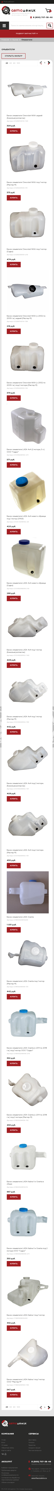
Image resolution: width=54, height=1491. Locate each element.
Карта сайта (6, 1450)
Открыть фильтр (13, 56)
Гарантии (32, 1445)
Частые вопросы (35, 1450)
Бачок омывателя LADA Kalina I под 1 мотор (26, 1315)
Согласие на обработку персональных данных (11, 1479)
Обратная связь (8, 1448)
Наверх (8, 1487)
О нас (4, 1440)
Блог (3, 1442)
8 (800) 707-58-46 (42, 17)
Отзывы (5, 1445)
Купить (13, 131)
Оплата (31, 1442)
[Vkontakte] (3, 1454)
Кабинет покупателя (10, 1468)
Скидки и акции (34, 1448)
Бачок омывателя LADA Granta (20, 917)
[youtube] (5, 1454)
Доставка (32, 1440)
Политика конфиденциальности (10, 1474)
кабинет (9, 2)
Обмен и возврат (8, 1482)
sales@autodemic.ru (39, 1478)
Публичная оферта (9, 1470)
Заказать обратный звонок (41, 1464)
